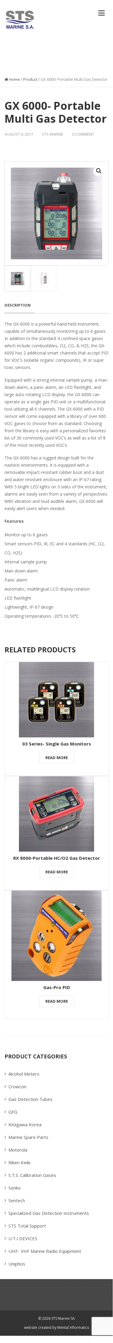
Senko (14, 1188)
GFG (12, 1112)
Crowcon (17, 1086)
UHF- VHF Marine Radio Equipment (44, 1251)
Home (14, 79)
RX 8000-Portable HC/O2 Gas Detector (56, 858)
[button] (98, 171)
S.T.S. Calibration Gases (32, 1175)
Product (30, 79)
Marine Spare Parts (28, 1137)
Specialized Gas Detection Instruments (48, 1213)
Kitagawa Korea (24, 1124)
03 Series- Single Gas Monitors (56, 744)
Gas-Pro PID (56, 987)
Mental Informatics (72, 1327)
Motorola (17, 1150)
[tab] (20, 306)
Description (18, 305)
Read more (56, 757)
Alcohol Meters (23, 1074)
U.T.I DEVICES (22, 1238)
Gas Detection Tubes (30, 1099)
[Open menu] (101, 13)
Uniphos (16, 1264)
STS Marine (52, 134)
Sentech (16, 1200)
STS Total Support (27, 1226)
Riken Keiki (19, 1162)
